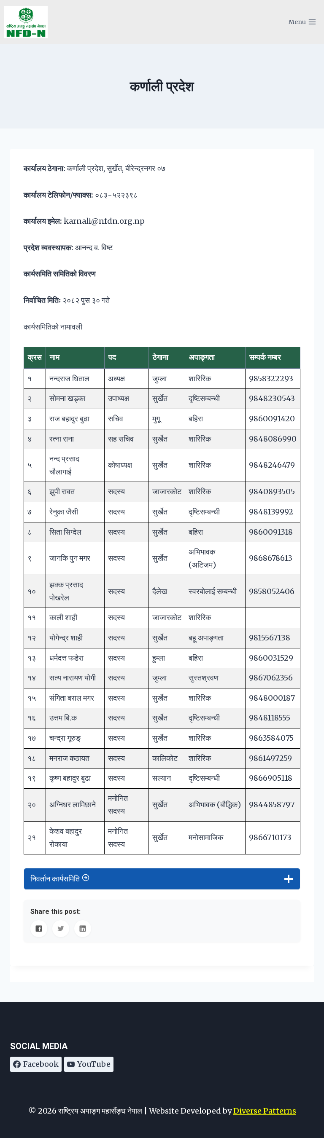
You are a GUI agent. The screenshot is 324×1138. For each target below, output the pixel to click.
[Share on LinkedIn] (82, 928)
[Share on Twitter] (60, 928)
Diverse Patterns (264, 1111)
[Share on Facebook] (38, 928)
